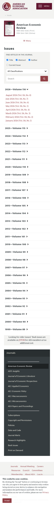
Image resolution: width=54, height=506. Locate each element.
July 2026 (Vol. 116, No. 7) (17, 99)
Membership (17, 474)
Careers (40, 466)
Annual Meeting (27, 466)
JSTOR (22, 340)
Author (34, 60)
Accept (7, 500)
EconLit (26, 470)
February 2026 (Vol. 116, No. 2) (19, 117)
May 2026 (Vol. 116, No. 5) (17, 106)
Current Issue (15, 65)
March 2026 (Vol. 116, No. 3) (18, 114)
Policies (11, 425)
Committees (37, 470)
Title (11, 60)
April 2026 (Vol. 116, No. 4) (18, 110)
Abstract (22, 60)
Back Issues (13, 445)
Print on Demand (15, 450)
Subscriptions (14, 415)
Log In (40, 474)
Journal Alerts (14, 435)
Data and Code (14, 430)
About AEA (30, 474)
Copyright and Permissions (20, 420)
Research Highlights (16, 440)
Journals (10, 353)
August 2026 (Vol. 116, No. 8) (18, 95)
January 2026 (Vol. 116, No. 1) (19, 121)
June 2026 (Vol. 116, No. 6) (17, 103)
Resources (15, 470)
